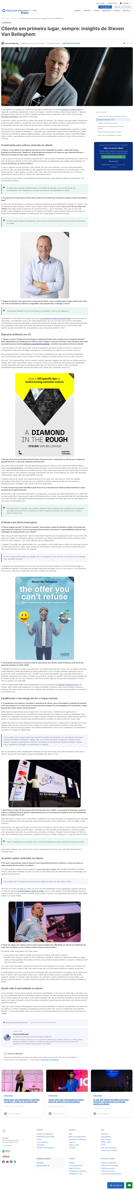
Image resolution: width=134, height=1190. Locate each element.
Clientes (72, 1163)
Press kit (72, 1142)
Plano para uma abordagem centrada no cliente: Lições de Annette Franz (21, 1100)
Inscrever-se (117, 1185)
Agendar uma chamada (122, 7)
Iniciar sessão (100, 3)
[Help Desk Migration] (3, 1130)
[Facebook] (3, 1161)
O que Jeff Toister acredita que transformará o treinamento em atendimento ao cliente (111, 1101)
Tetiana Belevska (14, 1113)
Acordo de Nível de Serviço (111, 1174)
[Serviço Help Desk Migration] (5, 1053)
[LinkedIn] (124, 43)
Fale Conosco (106, 1139)
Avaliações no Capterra (77, 1171)
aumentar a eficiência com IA (68, 685)
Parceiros (40, 1163)
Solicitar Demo (112, 3)
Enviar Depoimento (76, 1165)
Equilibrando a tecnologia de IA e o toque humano (111, 127)
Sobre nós (104, 1134)
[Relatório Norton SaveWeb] (6, 1156)
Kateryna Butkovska (20, 1034)
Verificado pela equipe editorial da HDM (16, 1022)
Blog (33, 10)
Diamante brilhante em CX (106, 120)
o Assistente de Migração (49, 1060)
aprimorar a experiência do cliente (36, 344)
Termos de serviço (108, 1171)
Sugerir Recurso (75, 1168)
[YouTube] (7, 1161)
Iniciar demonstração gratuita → (113, 157)
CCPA (103, 1145)
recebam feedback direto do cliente (30, 891)
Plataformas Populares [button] (45, 1148)
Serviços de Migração (45, 1134)
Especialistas (106, 1137)
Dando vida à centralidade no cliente (109, 135)
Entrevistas (7, 22)
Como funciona (42, 1142)
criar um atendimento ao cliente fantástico (17, 163)
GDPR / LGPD (106, 1142)
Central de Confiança (109, 1150)
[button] (77, 10)
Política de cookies (108, 1168)
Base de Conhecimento (77, 1137)
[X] (127, 43)
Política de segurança (109, 1163)
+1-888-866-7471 (7, 1145)
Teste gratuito (105, 7)
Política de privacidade (109, 1165)
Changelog (41, 1145)
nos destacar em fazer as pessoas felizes (55, 318)
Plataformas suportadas (46, 1137)
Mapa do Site (74, 1145)
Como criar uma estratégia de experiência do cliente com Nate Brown (66, 1100)
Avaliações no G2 (75, 1174)
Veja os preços (113, 161)
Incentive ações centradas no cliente (109, 132)
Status (72, 1148)
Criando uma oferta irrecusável (107, 123)
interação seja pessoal (9, 117)
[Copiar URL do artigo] (131, 43)
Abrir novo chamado (108, 1148)
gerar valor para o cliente (46, 869)
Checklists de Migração (77, 1139)
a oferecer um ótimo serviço (70, 110)
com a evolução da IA (14, 468)
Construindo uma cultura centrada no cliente (112, 116)
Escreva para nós (43, 1165)
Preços (39, 1139)
